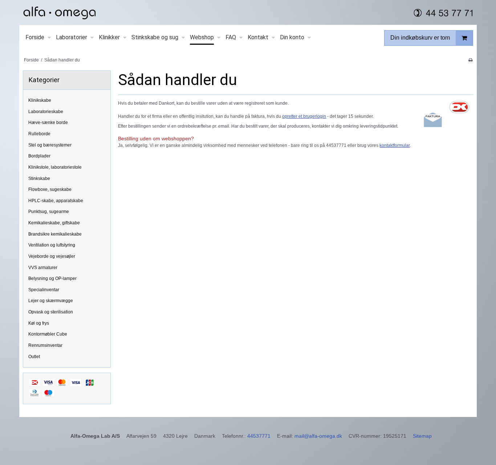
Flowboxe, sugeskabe (50, 189)
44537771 (259, 436)
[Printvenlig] (470, 60)
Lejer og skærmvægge (50, 300)
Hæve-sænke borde (48, 122)
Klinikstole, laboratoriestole (55, 167)
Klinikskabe (39, 100)
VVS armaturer (42, 267)
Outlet (34, 356)
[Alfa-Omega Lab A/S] (248, 12)
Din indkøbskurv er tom (420, 38)
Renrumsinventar (45, 345)
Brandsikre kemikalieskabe (55, 234)
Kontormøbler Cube (47, 334)
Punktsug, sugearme (48, 211)
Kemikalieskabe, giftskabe (54, 222)
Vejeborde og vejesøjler (51, 256)
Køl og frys (38, 323)
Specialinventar (43, 289)
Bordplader (39, 156)
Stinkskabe (39, 178)
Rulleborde (39, 133)
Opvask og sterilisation (50, 311)
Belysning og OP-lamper (52, 278)
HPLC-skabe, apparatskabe (55, 200)
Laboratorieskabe (45, 111)
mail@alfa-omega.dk (318, 436)
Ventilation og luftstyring (51, 245)
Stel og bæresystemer (50, 145)
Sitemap (422, 436)
